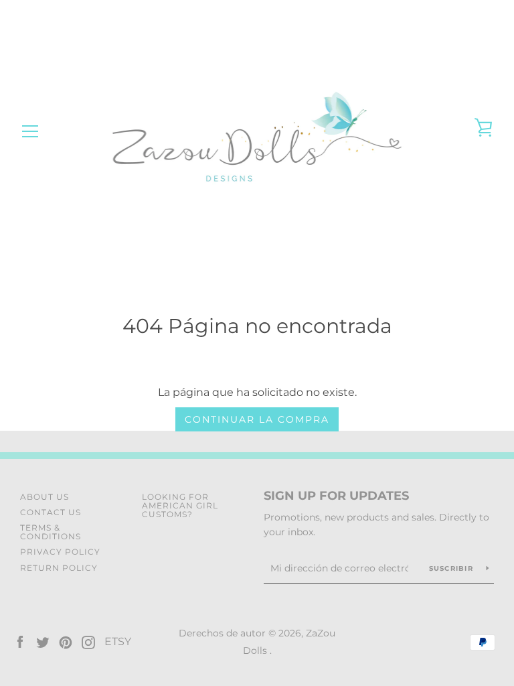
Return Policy (59, 568)
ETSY (117, 641)
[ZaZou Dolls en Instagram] (88, 641)
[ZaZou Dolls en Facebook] (20, 641)
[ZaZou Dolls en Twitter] (43, 641)
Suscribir (453, 568)
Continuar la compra (257, 419)
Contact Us (50, 512)
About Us (44, 497)
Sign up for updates (336, 495)
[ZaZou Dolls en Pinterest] (65, 641)
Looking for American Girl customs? (180, 505)
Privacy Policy (60, 552)
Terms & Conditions (50, 532)
